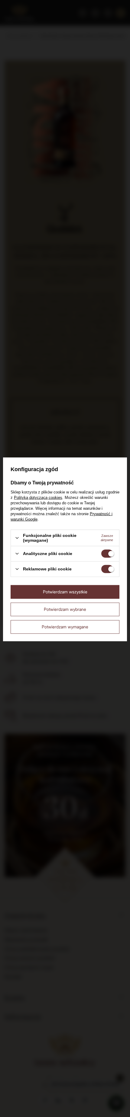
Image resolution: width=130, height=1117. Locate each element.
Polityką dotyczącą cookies (38, 497)
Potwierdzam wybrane (65, 609)
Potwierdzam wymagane (65, 626)
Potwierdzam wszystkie (65, 591)
